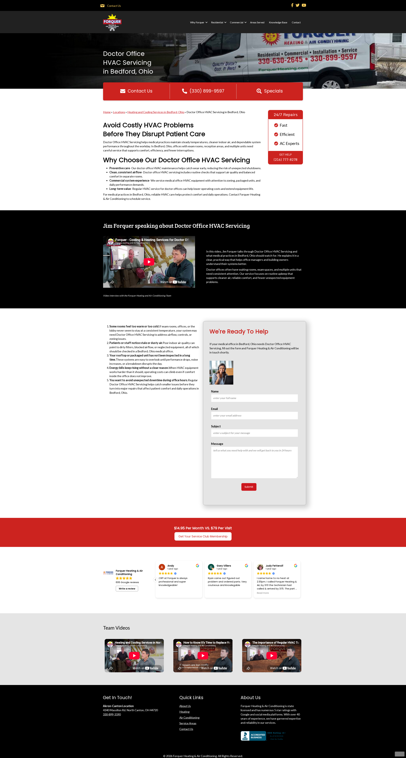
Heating (184, 711)
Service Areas (187, 723)
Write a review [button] (127, 588)
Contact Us (186, 729)
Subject (216, 426)
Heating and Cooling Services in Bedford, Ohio (155, 112)
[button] (206, 22)
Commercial (236, 22)
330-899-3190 (112, 714)
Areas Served (257, 22)
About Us (185, 706)
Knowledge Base (278, 22)
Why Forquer (197, 22)
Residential (217, 22)
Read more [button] (263, 593)
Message (217, 443)
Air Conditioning (189, 717)
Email (214, 409)
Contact (296, 22)
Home (107, 112)
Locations (119, 112)
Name (215, 391)
